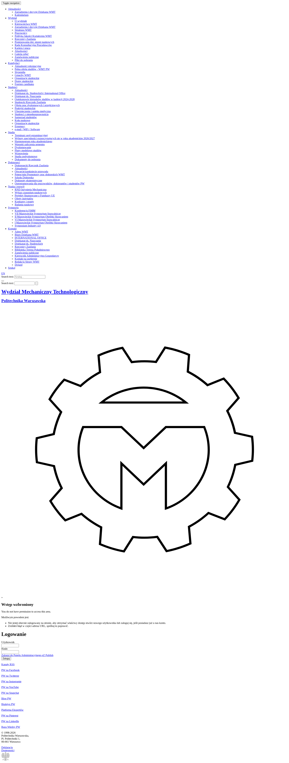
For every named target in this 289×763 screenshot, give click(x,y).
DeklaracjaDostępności (7, 749)
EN (3, 273)
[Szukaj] (2, 280)
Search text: (7, 276)
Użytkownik (8, 642)
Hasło (4, 648)
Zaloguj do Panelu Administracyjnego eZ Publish (27, 655)
